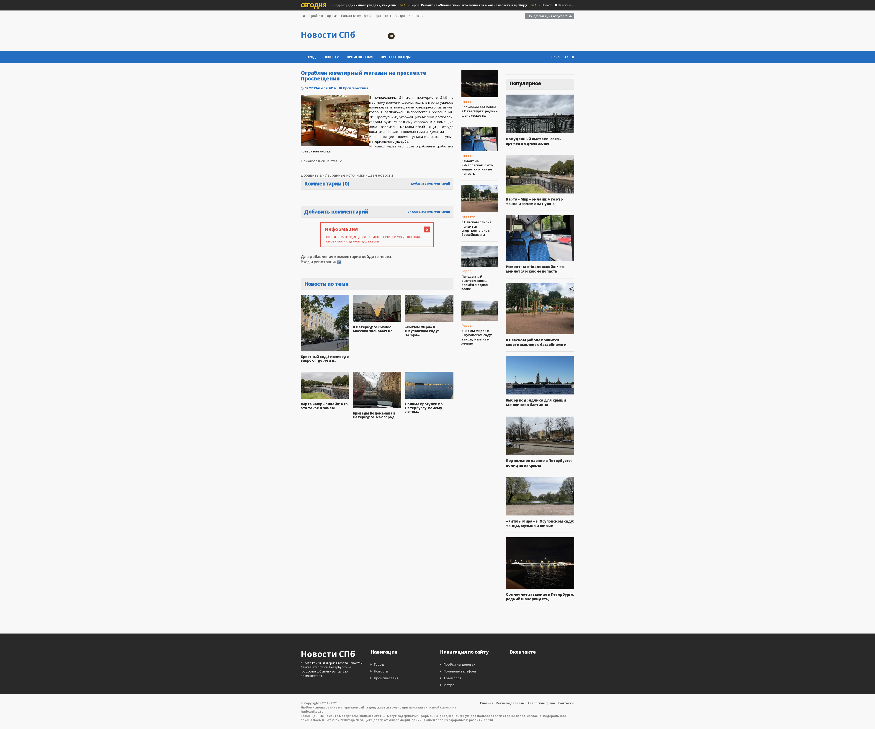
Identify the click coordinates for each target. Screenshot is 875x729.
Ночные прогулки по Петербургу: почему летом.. (424, 408)
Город (456, 5)
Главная (486, 703)
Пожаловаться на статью (321, 161)
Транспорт (383, 15)
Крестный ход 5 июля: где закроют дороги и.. (325, 358)
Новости (331, 57)
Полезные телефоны (356, 15)
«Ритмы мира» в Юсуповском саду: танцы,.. (422, 331)
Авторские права (541, 703)
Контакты (415, 15)
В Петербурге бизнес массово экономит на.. (374, 329)
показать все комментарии (428, 211)
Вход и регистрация (319, 261)
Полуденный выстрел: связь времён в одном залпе (474, 282)
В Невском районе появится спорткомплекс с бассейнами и (476, 228)
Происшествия (360, 57)
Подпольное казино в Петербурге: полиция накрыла (539, 463)
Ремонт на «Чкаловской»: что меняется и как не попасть (477, 167)
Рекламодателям (510, 703)
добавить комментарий (430, 183)
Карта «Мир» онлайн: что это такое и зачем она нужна (534, 201)
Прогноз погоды (395, 57)
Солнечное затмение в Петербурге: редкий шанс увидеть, (479, 111)
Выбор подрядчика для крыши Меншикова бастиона (536, 402)
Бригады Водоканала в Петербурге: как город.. (375, 415)
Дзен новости (380, 175)
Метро (400, 15)
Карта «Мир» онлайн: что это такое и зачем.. (324, 406)
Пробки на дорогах (323, 15)
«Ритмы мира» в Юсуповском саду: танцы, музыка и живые (476, 337)
